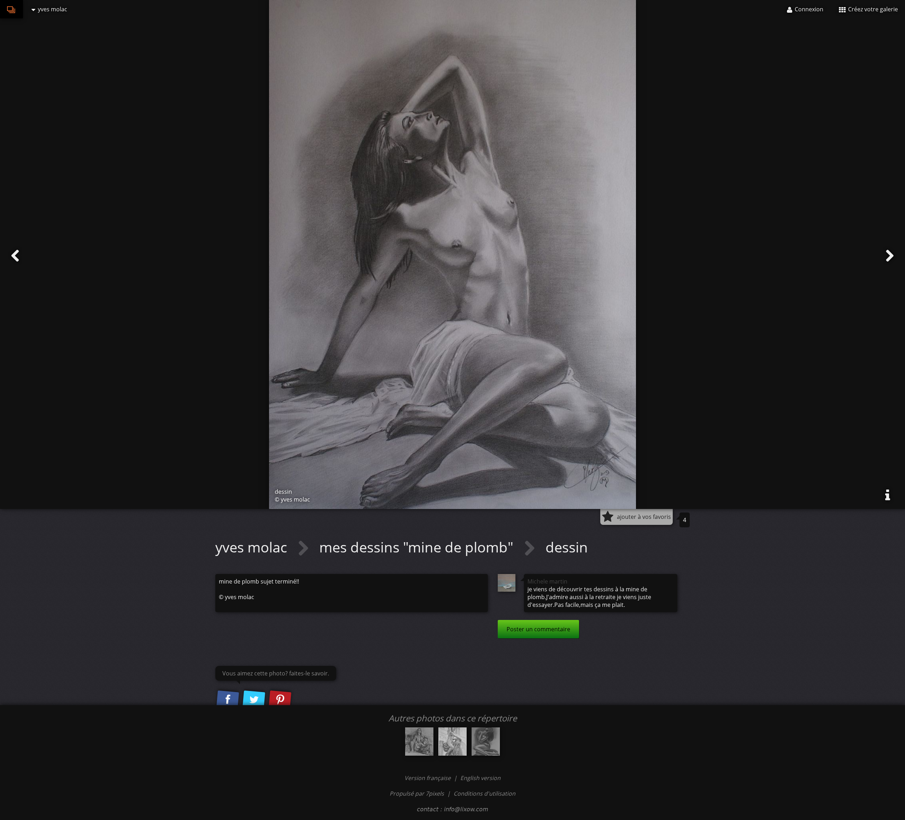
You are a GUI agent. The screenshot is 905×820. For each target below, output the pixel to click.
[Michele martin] (506, 583)
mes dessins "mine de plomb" (418, 547)
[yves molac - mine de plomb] (452, 741)
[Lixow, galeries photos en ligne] (11, 9)
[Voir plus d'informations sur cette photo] (887, 495)
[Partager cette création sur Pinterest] (280, 700)
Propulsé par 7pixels (417, 793)
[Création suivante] (890, 256)
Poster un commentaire (538, 629)
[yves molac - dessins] (419, 741)
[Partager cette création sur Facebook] (227, 700)
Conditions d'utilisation (484, 793)
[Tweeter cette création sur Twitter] (254, 700)
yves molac (253, 547)
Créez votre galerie (872, 9)
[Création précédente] (15, 256)
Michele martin (547, 581)
